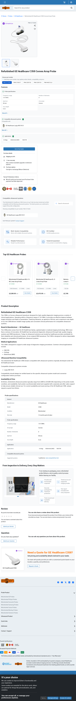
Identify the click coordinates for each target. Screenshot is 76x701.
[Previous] (3, 279)
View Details (27, 293)
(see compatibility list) (52, 458)
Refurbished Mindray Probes (9, 610)
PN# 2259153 (37, 82)
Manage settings (53, 698)
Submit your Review (8, 526)
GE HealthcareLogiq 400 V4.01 (15, 125)
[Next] (73, 279)
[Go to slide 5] (23, 496)
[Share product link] (35, 25)
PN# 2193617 (17, 82)
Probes (10, 16)
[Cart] (64, 2)
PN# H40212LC (48, 82)
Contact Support (20, 221)
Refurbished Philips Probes (9, 599)
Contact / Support (6, 631)
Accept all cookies (65, 698)
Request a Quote (33, 566)
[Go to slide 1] (18, 496)
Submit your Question (8, 541)
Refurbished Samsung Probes (9, 605)
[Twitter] (65, 582)
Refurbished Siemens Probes (9, 613)
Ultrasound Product (7, 616)
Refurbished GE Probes (7, 596)
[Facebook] (58, 582)
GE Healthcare (18, 16)
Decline (43, 698)
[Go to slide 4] (22, 496)
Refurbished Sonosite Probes (9, 602)
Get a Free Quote (19, 149)
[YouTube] (62, 582)
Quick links (4, 621)
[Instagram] (73, 582)
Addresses (4, 626)
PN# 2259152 (27, 82)
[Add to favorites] (35, 29)
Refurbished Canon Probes (9, 607)
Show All (4, 113)
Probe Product (5, 592)
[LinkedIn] (69, 582)
